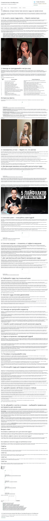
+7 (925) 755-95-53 (40, 2)
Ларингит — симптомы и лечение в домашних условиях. (11, 505)
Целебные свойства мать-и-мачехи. (8, 503)
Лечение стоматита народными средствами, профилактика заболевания (13, 509)
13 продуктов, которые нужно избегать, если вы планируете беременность (14, 107)
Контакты (24, 7)
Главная (2, 7)
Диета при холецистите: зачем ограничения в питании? (11, 274)
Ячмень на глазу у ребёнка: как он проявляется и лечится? (11, 238)
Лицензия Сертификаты (14, 7)
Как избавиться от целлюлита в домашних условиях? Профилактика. (13, 506)
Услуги (5, 7)
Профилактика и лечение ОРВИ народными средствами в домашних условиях (14, 508)
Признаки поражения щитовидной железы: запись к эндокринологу (13, 176)
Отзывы (20, 7)
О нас (8, 7)
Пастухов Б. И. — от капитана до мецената (11, 481)
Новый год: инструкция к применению (10, 487)
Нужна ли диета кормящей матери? (10, 493)
